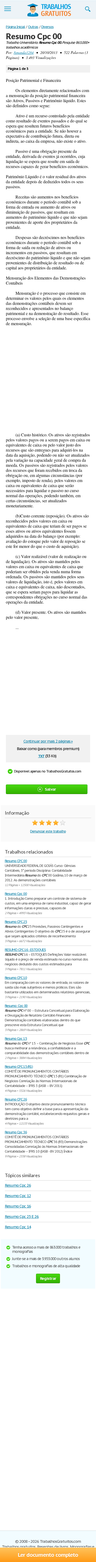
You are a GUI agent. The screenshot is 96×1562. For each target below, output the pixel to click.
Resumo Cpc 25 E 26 (22, 1216)
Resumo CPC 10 (16, 977)
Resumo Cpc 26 (18, 1185)
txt (41, 755)
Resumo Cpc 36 (16, 1132)
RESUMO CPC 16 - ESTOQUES (25, 949)
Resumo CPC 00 (16, 861)
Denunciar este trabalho (48, 831)
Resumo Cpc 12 (18, 1195)
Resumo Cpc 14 (18, 1226)
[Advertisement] (48, 379)
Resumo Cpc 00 (16, 893)
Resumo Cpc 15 (16, 1038)
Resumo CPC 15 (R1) (19, 1066)
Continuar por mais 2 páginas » (48, 741)
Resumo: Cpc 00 (16, 1005)
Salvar (50, 789)
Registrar (48, 1278)
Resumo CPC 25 (16, 921)
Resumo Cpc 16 (18, 1206)
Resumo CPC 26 (16, 1099)
